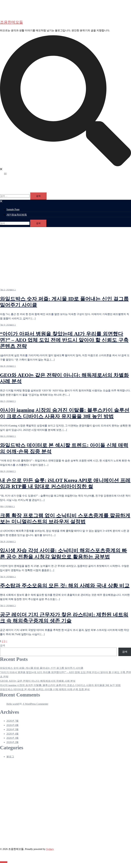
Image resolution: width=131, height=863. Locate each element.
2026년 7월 (12, 720)
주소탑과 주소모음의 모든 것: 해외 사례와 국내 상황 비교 (65, 585)
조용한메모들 (11, 22)
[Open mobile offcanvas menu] (5, 173)
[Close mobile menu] (1, 201)
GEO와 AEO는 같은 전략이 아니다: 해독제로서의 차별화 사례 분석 (37, 681)
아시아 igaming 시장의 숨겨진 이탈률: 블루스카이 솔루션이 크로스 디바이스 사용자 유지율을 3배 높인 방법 (60, 685)
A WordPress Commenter (35, 704)
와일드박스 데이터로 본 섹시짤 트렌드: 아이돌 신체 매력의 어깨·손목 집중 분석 (45, 689)
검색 (2, 645)
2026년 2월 (12, 742)
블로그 (13, 290)
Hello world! (12, 704)
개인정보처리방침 (16, 214)
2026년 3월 (12, 738)
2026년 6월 (12, 725)
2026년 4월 (12, 733)
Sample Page (12, 209)
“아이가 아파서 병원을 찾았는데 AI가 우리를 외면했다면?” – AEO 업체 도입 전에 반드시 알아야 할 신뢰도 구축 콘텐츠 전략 (64, 340)
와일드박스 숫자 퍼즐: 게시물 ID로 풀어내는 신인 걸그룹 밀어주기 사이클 (41, 668)
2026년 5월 (12, 729)
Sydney (50, 849)
